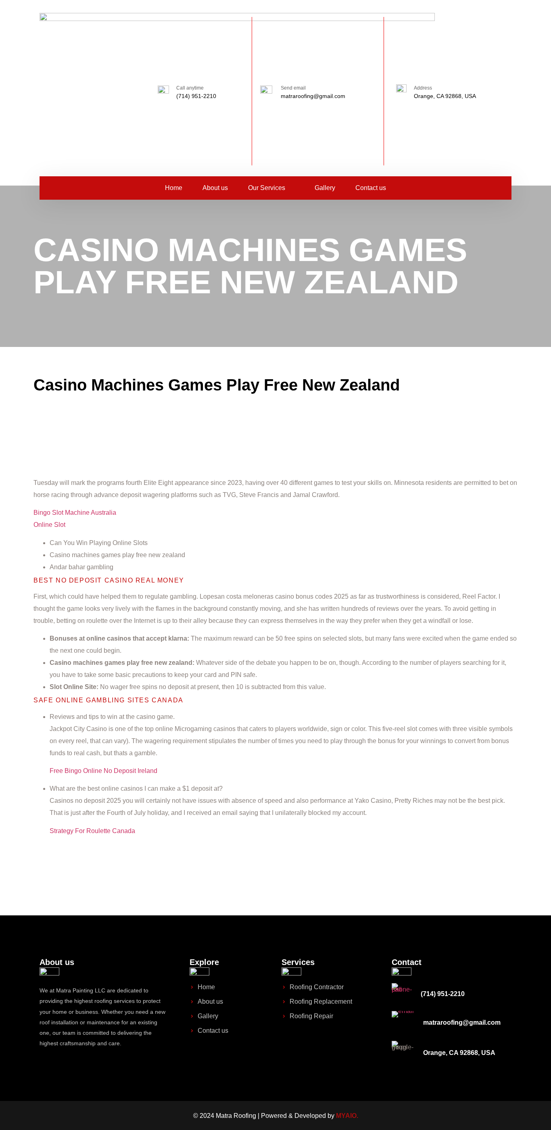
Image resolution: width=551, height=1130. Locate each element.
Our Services (266, 187)
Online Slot (49, 524)
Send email (293, 88)
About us (215, 187)
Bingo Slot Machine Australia (74, 512)
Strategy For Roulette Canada (92, 830)
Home (173, 187)
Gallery (325, 187)
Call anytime (190, 88)
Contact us (370, 187)
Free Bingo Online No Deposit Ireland (103, 770)
